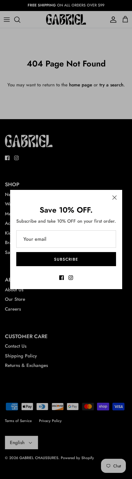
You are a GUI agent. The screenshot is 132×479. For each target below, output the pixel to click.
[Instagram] (70, 277)
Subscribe (66, 259)
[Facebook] (61, 277)
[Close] (114, 197)
